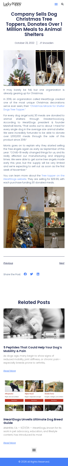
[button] (56, 4)
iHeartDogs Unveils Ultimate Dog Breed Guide (33, 421)
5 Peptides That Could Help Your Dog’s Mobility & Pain (32, 349)
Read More (9, 371)
